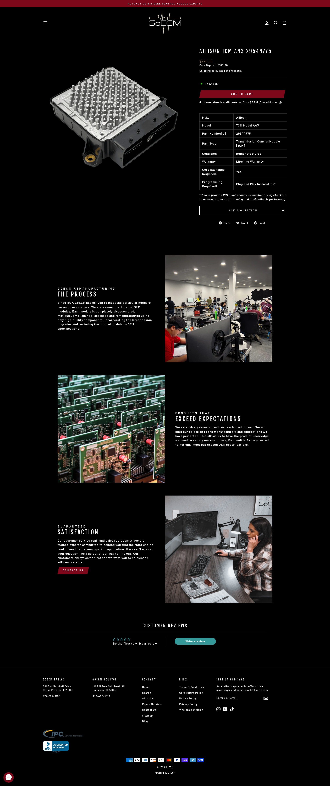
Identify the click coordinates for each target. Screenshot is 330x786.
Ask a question (243, 210)
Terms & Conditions (191, 687)
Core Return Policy (191, 692)
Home (146, 687)
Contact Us (73, 570)
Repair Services (152, 704)
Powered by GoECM (165, 772)
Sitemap (147, 715)
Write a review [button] (195, 641)
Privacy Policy (188, 704)
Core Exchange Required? (213, 172)
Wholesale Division (191, 709)
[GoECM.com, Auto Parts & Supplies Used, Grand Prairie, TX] (56, 747)
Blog (145, 721)
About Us (148, 698)
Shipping (205, 70)
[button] (8, 777)
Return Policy (187, 698)
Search (146, 692)
